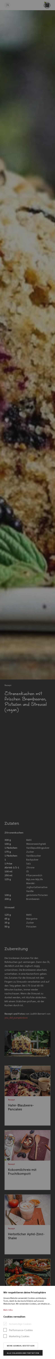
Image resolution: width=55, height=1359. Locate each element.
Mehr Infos (8, 1310)
